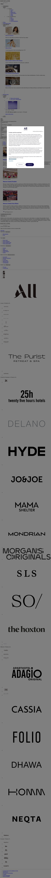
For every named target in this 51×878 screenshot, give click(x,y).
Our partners (11, 160)
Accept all (30, 164)
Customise (20, 164)
